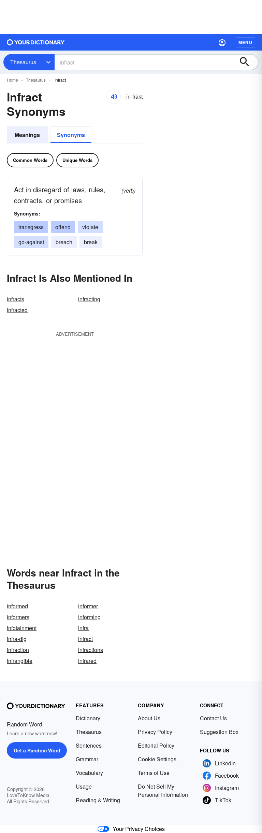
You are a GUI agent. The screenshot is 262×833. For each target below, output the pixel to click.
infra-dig (17, 639)
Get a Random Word (37, 750)
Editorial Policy (156, 745)
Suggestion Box (219, 732)
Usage (84, 786)
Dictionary (88, 718)
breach (64, 242)
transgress (31, 227)
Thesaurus (23, 62)
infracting (89, 299)
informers (18, 617)
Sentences (89, 745)
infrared (87, 661)
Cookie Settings (157, 759)
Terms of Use (154, 773)
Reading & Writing (98, 800)
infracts (15, 299)
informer (88, 606)
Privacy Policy (155, 732)
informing (89, 617)
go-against (31, 242)
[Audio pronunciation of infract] (113, 96)
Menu (245, 42)
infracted (17, 310)
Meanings (27, 135)
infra (83, 628)
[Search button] (247, 62)
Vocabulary (89, 773)
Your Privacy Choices (139, 829)
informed (17, 606)
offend (63, 227)
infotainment (22, 628)
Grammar (87, 759)
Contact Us (213, 718)
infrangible (19, 661)
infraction (18, 650)
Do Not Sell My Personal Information (163, 790)
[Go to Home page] (36, 42)
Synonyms (71, 135)
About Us (149, 718)
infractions (90, 650)
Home (12, 80)
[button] (222, 42)
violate (90, 227)
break (91, 242)
